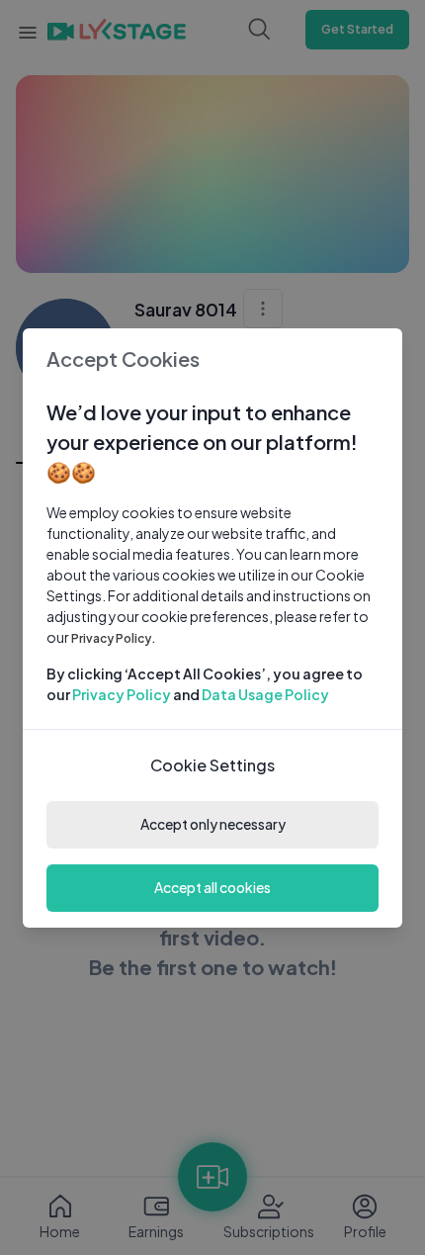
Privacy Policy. (113, 638)
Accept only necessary (213, 824)
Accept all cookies (212, 887)
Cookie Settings (212, 765)
